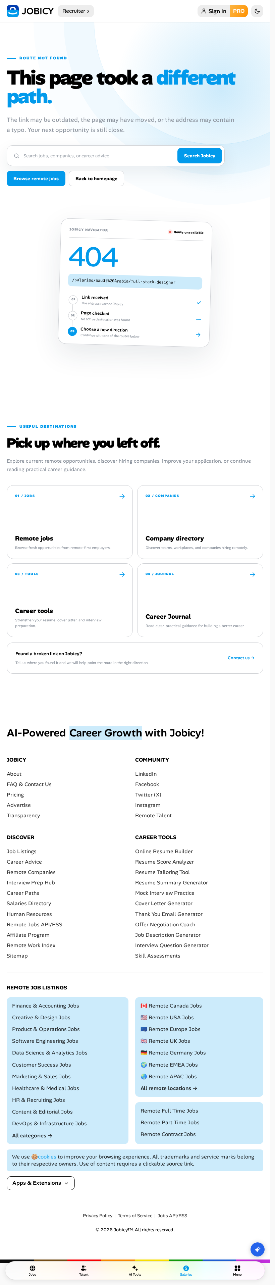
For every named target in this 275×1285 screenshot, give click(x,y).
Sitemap (17, 956)
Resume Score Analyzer (164, 861)
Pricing (15, 794)
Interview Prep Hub (31, 882)
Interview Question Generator (172, 945)
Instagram (148, 805)
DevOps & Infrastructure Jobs (49, 1123)
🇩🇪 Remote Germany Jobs (173, 1052)
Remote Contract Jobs (168, 1134)
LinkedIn (146, 773)
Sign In (217, 11)
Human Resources (29, 914)
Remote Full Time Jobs (169, 1111)
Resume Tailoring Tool (162, 872)
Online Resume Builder (164, 851)
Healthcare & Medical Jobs (45, 1088)
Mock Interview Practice (165, 893)
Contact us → (241, 658)
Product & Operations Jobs (46, 1029)
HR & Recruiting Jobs (38, 1100)
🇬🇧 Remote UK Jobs (165, 1041)
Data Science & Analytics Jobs (50, 1052)
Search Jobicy (199, 156)
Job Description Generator (168, 935)
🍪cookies (43, 1156)
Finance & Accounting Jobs (45, 1005)
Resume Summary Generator (171, 882)
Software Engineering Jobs (45, 1041)
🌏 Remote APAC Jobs (169, 1076)
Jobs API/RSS (172, 1216)
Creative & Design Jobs (41, 1017)
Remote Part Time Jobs (170, 1122)
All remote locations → (169, 1088)
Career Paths (23, 893)
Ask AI (258, 1249)
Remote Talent (153, 815)
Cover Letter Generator (163, 903)
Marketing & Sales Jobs (41, 1076)
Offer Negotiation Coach (165, 924)
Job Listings (22, 851)
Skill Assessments (157, 956)
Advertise (19, 805)
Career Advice (24, 861)
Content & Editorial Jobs (42, 1112)
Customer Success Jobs (41, 1064)
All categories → (32, 1135)
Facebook (147, 784)
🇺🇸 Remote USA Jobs (167, 1017)
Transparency (23, 815)
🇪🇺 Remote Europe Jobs (171, 1029)
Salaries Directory (29, 903)
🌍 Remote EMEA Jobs (169, 1064)
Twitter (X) (148, 794)
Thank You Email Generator (169, 914)
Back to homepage (96, 178)
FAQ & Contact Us (29, 784)
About (14, 773)
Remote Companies (31, 872)
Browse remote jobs (36, 178)
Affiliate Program (28, 935)
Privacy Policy (97, 1216)
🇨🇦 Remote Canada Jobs (171, 1005)
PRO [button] (238, 10)
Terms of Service (135, 1216)
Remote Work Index (31, 945)
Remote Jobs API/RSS (34, 924)
